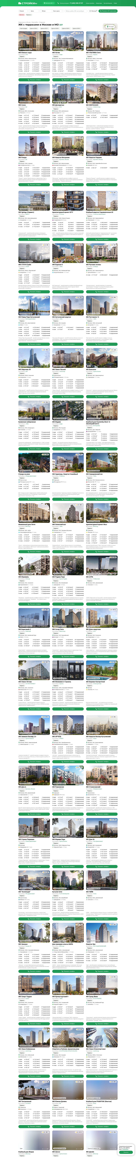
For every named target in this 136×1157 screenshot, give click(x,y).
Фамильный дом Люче (26, 524)
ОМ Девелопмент (97, 789)
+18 (47, 678)
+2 (47, 102)
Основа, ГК (28, 946)
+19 (115, 209)
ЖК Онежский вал (59, 524)
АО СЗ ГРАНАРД (97, 998)
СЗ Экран (95, 266)
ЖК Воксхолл (91, 369)
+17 (81, 418)
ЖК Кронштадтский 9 (60, 997)
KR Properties (96, 425)
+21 (115, 261)
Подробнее (125, 1149)
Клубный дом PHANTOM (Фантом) (99, 1101)
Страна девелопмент (30, 841)
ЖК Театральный (24, 1101)
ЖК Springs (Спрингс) (26, 212)
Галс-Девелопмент (98, 841)
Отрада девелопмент (30, 476)
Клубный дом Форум (26, 1152)
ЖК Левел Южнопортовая (95, 1049)
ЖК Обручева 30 (24, 369)
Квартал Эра (90, 944)
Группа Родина (63, 578)
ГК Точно (61, 214)
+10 (81, 314)
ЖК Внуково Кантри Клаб (95, 682)
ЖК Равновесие (58, 787)
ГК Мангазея (96, 578)
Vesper (94, 738)
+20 (81, 993)
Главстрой (28, 631)
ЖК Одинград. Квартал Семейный (65, 474)
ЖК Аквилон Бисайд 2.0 (27, 736)
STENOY (61, 738)
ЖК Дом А (22, 787)
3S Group (27, 578)
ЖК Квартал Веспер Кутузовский (98, 736)
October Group (96, 107)
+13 (115, 366)
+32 (47, 471)
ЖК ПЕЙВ (89, 892)
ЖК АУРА (89, 577)
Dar (26, 107)
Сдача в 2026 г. (34, 28)
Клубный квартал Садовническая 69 (99, 212)
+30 (115, 314)
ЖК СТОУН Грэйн (24, 265)
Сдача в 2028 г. (55, 28)
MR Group (27, 526)
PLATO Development (64, 893)
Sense (94, 1103)
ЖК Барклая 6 (57, 265)
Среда (60, 54)
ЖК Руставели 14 (92, 317)
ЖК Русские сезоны (93, 265)
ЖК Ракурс (22, 157)
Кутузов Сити (57, 892)
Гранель (61, 683)
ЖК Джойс (90, 1152)
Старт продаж (23, 28)
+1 (115, 521)
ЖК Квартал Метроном (60, 157)
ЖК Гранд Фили (92, 997)
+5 (47, 49)
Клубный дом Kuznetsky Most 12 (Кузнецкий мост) (98, 423)
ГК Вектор (62, 476)
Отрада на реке (24, 474)
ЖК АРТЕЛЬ (56, 736)
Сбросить (21, 14)
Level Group (62, 371)
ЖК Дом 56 (90, 839)
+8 (81, 626)
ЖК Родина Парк (58, 577)
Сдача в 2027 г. (44, 28)
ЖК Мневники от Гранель (61, 682)
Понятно (126, 1152)
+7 (47, 626)
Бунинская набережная (27, 422)
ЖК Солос (22, 105)
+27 (115, 678)
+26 (115, 49)
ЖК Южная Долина (59, 1101)
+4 (81, 154)
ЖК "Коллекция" (24, 892)
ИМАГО (27, 214)
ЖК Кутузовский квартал (61, 317)
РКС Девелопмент (30, 893)
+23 (81, 471)
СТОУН (27, 266)
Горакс (27, 998)
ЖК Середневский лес (94, 474)
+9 (47, 314)
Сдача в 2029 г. (66, 28)
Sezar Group (62, 631)
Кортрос (95, 54)
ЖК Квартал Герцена (94, 157)
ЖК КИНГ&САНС (92, 105)
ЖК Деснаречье (58, 105)
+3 (115, 102)
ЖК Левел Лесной (59, 369)
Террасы (28, 14)
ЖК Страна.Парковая (26, 839)
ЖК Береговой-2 (24, 629)
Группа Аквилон (29, 738)
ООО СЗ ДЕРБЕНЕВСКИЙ (99, 946)
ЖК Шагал (56, 1152)
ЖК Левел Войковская (26, 1049)
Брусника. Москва (64, 159)
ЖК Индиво (56, 422)
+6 (81, 49)
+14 (115, 1098)
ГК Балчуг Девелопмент (99, 214)
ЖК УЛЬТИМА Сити (93, 53)
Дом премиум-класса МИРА (62, 944)
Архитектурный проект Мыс (96, 524)
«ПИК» (61, 266)
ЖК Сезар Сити (58, 629)
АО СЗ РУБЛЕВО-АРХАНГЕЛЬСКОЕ (68, 1051)
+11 (81, 366)
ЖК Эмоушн (22, 944)
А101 (26, 54)
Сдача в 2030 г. (77, 28)
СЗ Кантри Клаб (97, 683)
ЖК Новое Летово (25, 682)
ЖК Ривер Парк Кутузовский (29, 317)
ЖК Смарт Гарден (25, 997)
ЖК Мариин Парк (58, 839)
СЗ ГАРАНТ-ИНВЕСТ (30, 683)
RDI (60, 1103)
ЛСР (26, 371)
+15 (47, 1046)
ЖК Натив (56, 53)
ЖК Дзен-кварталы (93, 629)
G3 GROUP (28, 1103)
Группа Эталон (97, 371)
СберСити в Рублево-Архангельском (65, 1049)
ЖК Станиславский (93, 787)
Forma (94, 893)
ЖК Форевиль (23, 577)
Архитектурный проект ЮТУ (62, 212)
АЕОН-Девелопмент (30, 319)
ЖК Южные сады (25, 53)
